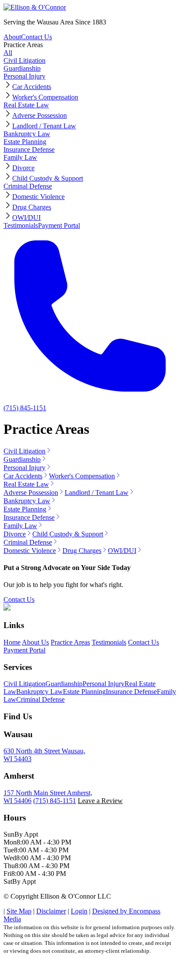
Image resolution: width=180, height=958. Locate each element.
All (7, 52)
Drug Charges (31, 207)
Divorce (23, 168)
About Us (35, 642)
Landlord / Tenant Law (44, 126)
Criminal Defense (27, 186)
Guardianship (22, 68)
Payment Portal (59, 225)
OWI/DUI (26, 217)
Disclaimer (51, 911)
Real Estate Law (26, 105)
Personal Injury (24, 76)
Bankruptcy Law (26, 133)
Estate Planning (24, 141)
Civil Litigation (24, 60)
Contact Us (36, 37)
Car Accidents (31, 86)
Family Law (20, 157)
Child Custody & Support (47, 178)
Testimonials (20, 225)
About (12, 37)
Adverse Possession (39, 115)
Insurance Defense (29, 149)
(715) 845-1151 (54, 800)
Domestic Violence (38, 196)
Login (79, 911)
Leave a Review (100, 800)
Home (12, 642)
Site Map (19, 911)
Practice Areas (23, 44)
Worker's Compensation (45, 97)
